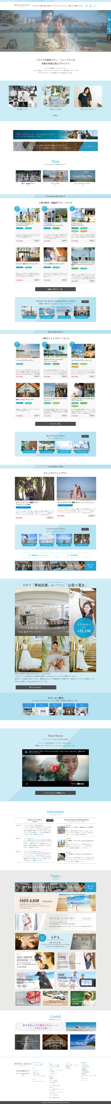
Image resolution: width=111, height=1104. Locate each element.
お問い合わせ (85, 1065)
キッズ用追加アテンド (54, 1082)
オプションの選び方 (53, 1095)
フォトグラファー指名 (54, 1066)
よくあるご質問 (85, 1066)
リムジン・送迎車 (53, 1080)
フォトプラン (36, 1070)
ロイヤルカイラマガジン (38, 1081)
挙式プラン (35, 1072)
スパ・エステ (52, 1083)
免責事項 (84, 1073)
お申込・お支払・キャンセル (72, 1065)
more (36, 240)
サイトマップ (85, 1078)
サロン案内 (68, 1068)
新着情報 (68, 1066)
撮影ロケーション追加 (54, 1065)
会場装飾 (51, 1078)
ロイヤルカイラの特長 (38, 1065)
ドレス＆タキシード (53, 1073)
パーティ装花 (56, 1089)
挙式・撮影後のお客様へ (54, 1097)
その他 (50, 1087)
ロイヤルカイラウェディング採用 (89, 1076)
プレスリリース (85, 1080)
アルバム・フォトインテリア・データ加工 (56, 1071)
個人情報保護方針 (86, 1072)
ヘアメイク (51, 1075)
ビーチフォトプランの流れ (39, 1075)
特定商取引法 (85, 1070)
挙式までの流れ (36, 1074)
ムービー (51, 1068)
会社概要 (84, 1068)
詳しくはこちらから (35, 687)
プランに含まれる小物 (54, 1085)
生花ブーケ (51, 1076)
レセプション (56, 1092)
